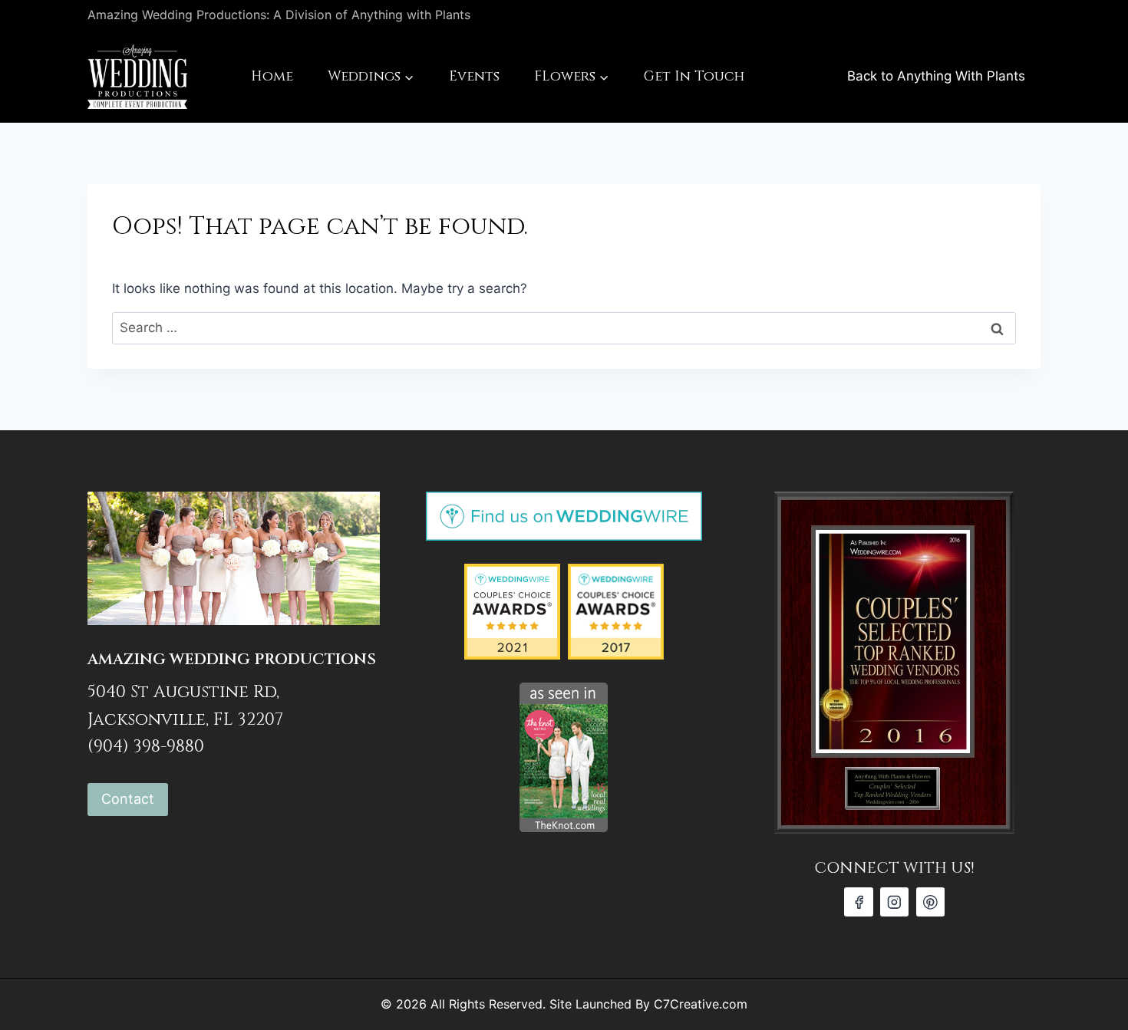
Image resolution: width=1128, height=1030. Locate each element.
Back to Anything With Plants (936, 76)
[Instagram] (894, 901)
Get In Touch (694, 76)
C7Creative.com (700, 1004)
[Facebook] (858, 901)
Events (474, 76)
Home (272, 76)
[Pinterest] (930, 901)
